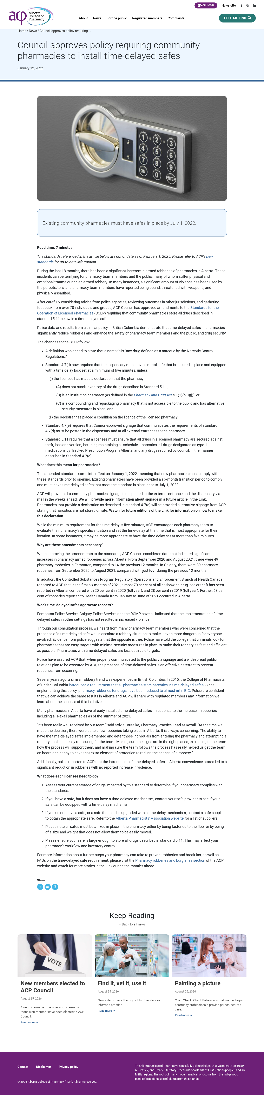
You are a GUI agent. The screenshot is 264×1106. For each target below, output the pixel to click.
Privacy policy (68, 1067)
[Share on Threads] (55, 887)
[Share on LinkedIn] (48, 887)
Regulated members (147, 18)
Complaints (176, 18)
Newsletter (229, 5)
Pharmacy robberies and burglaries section (170, 860)
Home (22, 31)
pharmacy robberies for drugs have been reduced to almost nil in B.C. (134, 690)
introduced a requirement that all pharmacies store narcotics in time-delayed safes (136, 685)
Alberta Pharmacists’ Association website (150, 818)
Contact (23, 1067)
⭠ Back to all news (132, 924)
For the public (117, 18)
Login (210, 5)
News (97, 18)
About (83, 18)
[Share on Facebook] (40, 887)
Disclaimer (43, 1067)
